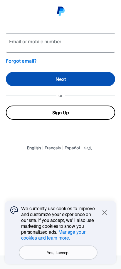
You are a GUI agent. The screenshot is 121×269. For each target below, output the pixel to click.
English (34, 147)
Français (53, 147)
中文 (88, 147)
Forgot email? (21, 61)
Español (72, 147)
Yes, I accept (58, 252)
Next (61, 79)
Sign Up (60, 113)
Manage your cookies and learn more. (53, 234)
